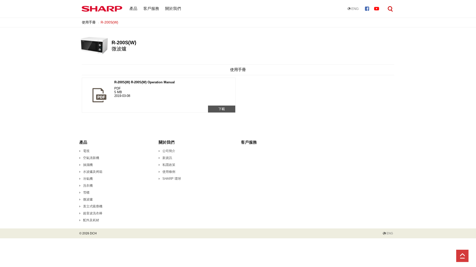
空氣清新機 (91, 158)
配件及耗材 (91, 220)
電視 (86, 151)
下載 (221, 109)
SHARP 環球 (171, 178)
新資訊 (167, 158)
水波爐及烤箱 (92, 172)
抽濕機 (88, 165)
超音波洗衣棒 (92, 213)
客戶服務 (151, 8)
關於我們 (173, 8)
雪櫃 (86, 192)
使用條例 (168, 172)
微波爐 (88, 199)
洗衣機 (88, 185)
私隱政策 (168, 165)
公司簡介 (168, 151)
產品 (133, 8)
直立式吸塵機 (92, 206)
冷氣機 (88, 178)
